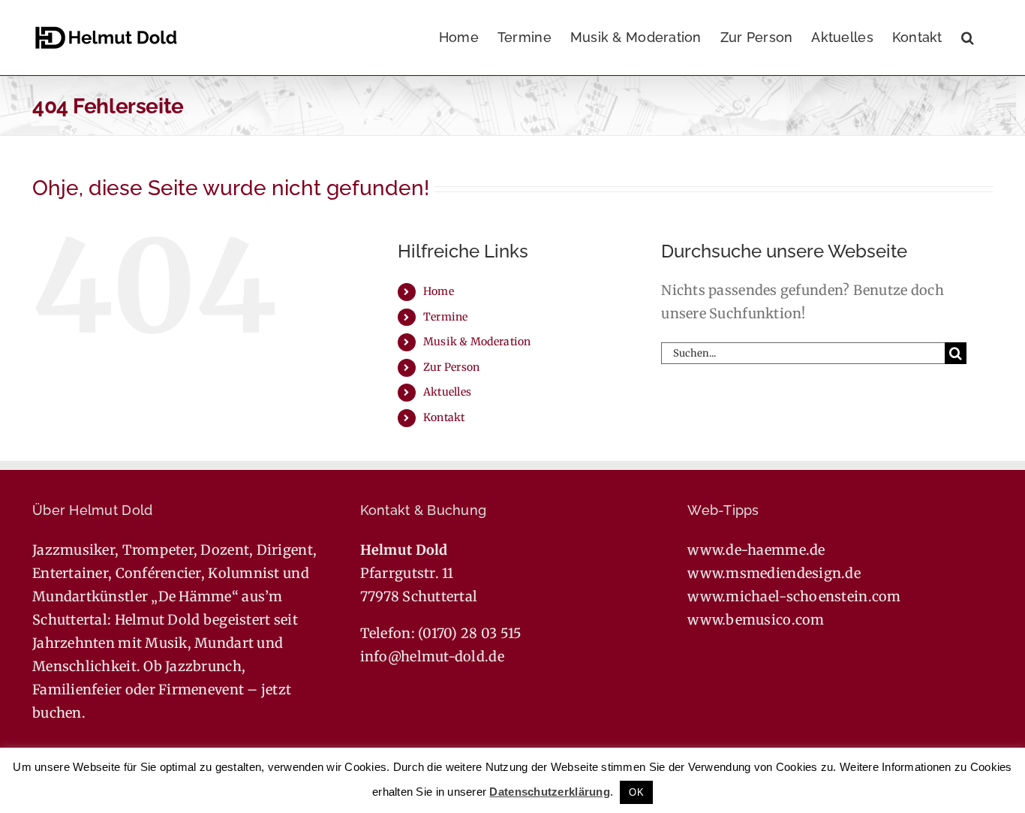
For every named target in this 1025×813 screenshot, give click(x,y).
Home (438, 291)
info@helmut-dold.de (432, 656)
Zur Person (451, 367)
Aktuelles (447, 392)
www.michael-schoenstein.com (793, 596)
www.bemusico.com (755, 619)
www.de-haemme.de (756, 550)
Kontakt (444, 417)
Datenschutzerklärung (549, 791)
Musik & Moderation (477, 341)
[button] (967, 37)
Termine (445, 317)
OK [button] (636, 792)
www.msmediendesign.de (774, 573)
